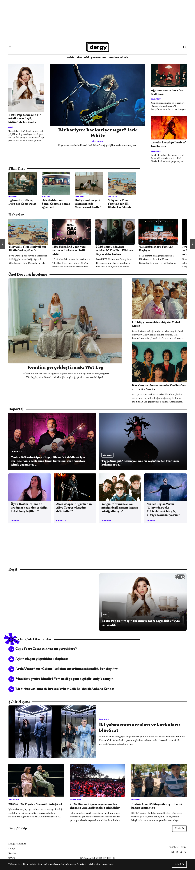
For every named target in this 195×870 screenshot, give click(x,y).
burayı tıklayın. (108, 864)
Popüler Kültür (118, 57)
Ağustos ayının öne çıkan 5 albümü (167, 92)
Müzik (70, 57)
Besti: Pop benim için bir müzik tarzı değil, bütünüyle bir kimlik (24, 119)
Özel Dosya (97, 141)
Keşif (10, 127)
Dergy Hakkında (17, 844)
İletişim (12, 853)
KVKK (11, 858)
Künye (11, 849)
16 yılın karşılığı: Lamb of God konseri (168, 144)
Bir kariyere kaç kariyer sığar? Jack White (97, 133)
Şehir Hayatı (98, 57)
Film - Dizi (83, 57)
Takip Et (179, 828)
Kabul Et (179, 864)
